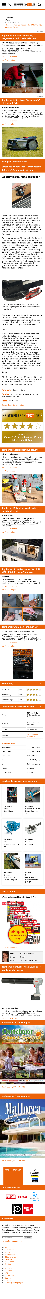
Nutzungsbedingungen (14, 1282)
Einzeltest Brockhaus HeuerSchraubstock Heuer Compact (11, 876)
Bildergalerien (10, 1257)
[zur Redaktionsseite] (5, 957)
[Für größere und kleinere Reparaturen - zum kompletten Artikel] (22, 664)
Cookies (8, 1278)
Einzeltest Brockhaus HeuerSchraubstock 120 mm (11, 843)
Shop (7, 1247)
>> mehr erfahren (9, 948)
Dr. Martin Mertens (27, 953)
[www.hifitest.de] (22, 1201)
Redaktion (9, 1252)
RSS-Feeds (9, 1262)
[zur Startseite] (24, 4)
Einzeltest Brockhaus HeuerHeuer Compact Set (32, 810)
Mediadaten (10, 1271)
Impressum (9, 1268)
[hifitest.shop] (28, 1213)
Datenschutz (10, 1275)
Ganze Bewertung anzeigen (13, 405)
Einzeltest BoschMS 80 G (29, 841)
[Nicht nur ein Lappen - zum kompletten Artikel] (22, 489)
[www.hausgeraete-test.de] (34, 1201)
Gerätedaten (10, 1254)
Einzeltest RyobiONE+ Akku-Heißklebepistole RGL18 (32, 877)
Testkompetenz (11, 1250)
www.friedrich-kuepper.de (32, 736)
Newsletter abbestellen (12, 1241)
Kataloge (8, 1259)
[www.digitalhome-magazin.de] (11, 1201)
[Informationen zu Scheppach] (35, 1180)
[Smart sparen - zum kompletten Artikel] (22, 550)
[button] (41, 291)
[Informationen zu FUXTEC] (35, 1171)
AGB (7, 1273)
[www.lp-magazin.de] (17, 1213)
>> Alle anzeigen (9, 60)
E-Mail (22, 957)
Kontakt (8, 1280)
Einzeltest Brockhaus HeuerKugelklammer (11, 808)
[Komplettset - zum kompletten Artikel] (22, 608)
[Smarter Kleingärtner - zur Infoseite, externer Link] (22, 142)
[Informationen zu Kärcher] (35, 1176)
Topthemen (9, 1264)
